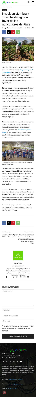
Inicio (3, 7)
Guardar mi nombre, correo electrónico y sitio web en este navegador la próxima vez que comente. (18, 328)
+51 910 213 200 (12, 388)
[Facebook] (4, 32)
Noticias (9, 7)
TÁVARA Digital (12, 358)
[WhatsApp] (18, 32)
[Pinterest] (13, 32)
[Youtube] (28, 277)
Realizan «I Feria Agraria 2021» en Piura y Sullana (10, 236)
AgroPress (7, 28)
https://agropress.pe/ (18, 266)
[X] (9, 32)
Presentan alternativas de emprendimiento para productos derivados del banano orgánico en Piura (26, 239)
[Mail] (22, 277)
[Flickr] (11, 277)
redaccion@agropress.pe (15, 379)
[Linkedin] (18, 277)
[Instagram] (14, 277)
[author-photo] (18, 260)
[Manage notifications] (4, 392)
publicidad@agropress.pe (15, 384)
